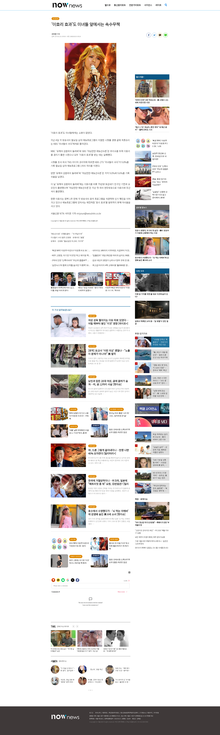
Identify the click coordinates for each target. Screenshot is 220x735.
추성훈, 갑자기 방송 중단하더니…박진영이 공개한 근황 (95, 682)
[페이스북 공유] (148, 37)
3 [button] (92, 690)
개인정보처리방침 (114, 713)
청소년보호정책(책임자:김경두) (129, 713)
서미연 (54, 34)
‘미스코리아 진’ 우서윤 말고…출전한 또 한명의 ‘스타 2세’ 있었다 (122, 682)
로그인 (91, 713)
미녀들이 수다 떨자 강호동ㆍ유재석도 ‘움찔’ (67, 237)
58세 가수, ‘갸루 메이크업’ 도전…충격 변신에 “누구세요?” (122, 670)
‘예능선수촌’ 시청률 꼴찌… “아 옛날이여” (67, 233)
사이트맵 (156, 713)
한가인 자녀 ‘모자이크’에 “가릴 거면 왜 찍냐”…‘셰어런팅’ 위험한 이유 (115, 650)
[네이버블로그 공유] (165, 37)
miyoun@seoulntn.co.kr (89, 213)
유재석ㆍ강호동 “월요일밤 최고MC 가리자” (67, 241)
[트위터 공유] (154, 37)
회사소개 (97, 713)
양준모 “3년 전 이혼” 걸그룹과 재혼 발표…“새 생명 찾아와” (61, 650)
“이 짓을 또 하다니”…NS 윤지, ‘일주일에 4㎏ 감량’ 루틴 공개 (67, 670)
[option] (62, 642)
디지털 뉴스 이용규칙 (146, 713)
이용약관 (104, 713)
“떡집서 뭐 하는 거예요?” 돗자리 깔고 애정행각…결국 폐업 (88, 650)
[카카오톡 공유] (160, 37)
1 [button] (88, 690)
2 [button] (90, 690)
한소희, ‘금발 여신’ (96, 669)
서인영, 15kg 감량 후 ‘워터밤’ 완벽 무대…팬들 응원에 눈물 (67, 682)
